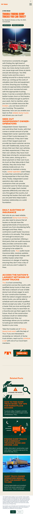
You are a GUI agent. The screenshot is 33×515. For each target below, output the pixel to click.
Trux (18, 251)
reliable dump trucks (20, 113)
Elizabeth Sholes (10, 20)
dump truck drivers (20, 218)
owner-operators (14, 172)
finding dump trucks (17, 25)
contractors (6, 25)
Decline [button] (20, 511)
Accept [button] (13, 511)
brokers (5, 106)
